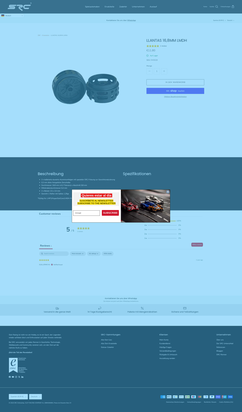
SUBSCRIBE (110, 213)
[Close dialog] (168, 191)
